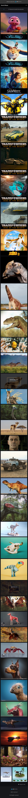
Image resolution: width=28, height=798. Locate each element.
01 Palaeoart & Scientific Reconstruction (16, 9)
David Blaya (4, 5)
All (3, 9)
